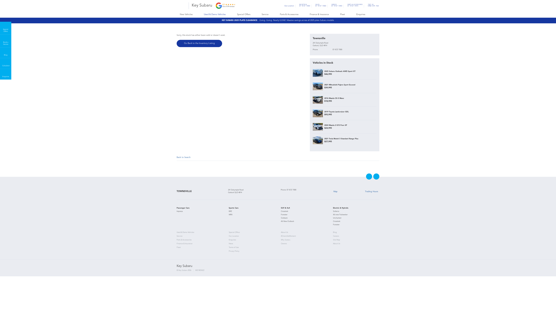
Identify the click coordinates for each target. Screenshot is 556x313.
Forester (284, 215)
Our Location (289, 6)
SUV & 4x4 (285, 208)
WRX (230, 215)
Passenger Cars (183, 208)
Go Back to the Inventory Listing (199, 43)
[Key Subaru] (181, 5)
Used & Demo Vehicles (215, 14)
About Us (284, 232)
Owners (284, 244)
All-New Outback (287, 221)
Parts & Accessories (289, 14)
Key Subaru (202, 5)
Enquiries (360, 14)
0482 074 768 (373, 6)
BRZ (230, 211)
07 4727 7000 (304, 6)
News (231, 244)
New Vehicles (186, 14)
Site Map (336, 240)
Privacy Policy (234, 251)
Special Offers (243, 14)
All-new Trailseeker (340, 215)
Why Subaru (285, 240)
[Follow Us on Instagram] (376, 176)
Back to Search (184, 157)
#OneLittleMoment (288, 236)
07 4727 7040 (336, 6)
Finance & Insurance (319, 14)
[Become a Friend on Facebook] (369, 176)
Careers (336, 236)
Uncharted (337, 218)
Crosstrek (284, 211)
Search (372, 14)
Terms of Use (234, 247)
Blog (335, 232)
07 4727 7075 (355, 6)
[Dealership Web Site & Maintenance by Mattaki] (373, 268)
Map (335, 192)
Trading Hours (371, 192)
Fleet (342, 14)
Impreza (180, 211)
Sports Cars (233, 208)
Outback (284, 218)
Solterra (336, 211)
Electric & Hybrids (340, 208)
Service (265, 14)
